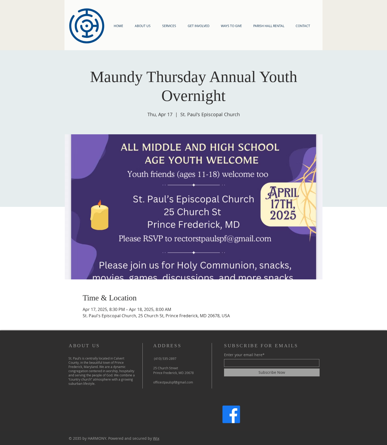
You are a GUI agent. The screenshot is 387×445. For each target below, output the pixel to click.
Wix (156, 438)
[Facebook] (231, 414)
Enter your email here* (244, 355)
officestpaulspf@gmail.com (173, 382)
